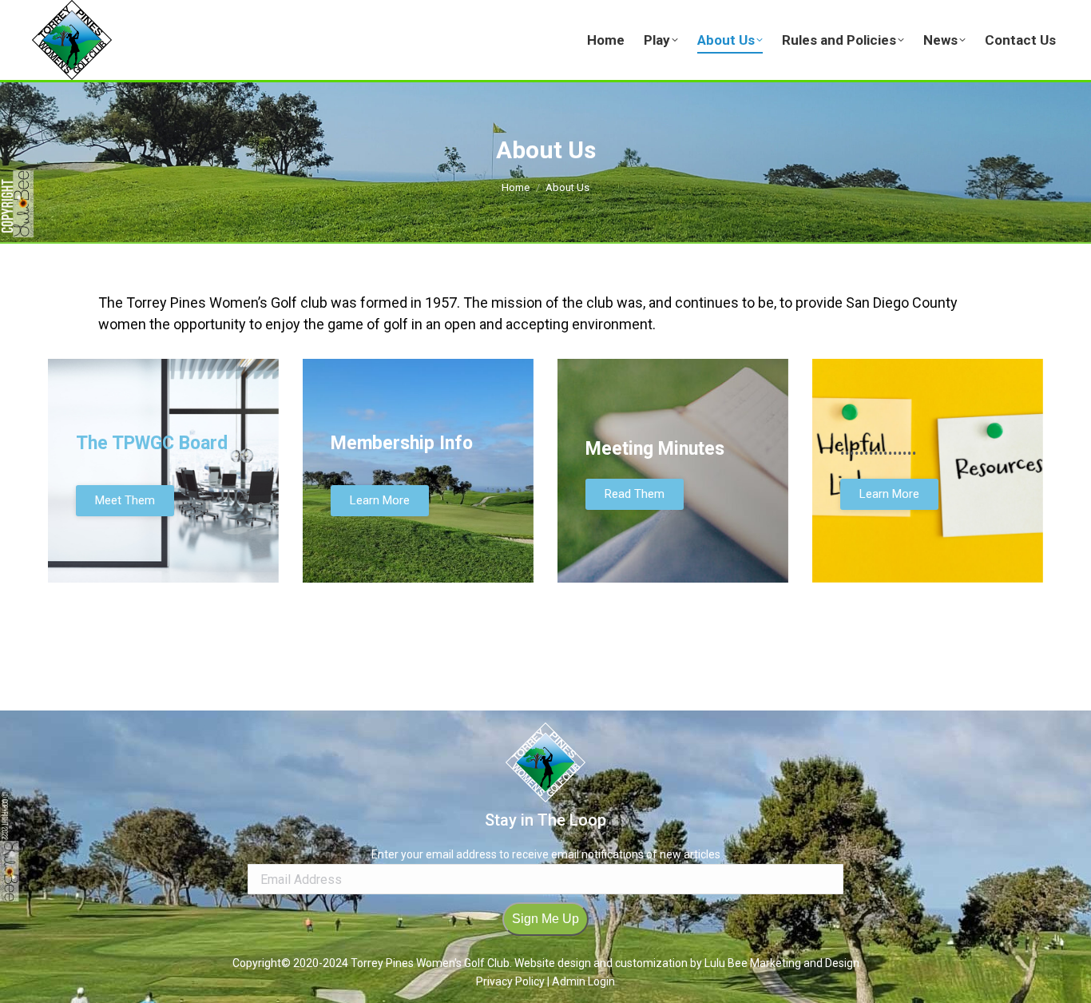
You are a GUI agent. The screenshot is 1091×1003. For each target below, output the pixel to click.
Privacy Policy (511, 981)
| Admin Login (581, 981)
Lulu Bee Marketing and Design (781, 963)
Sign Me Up (545, 918)
